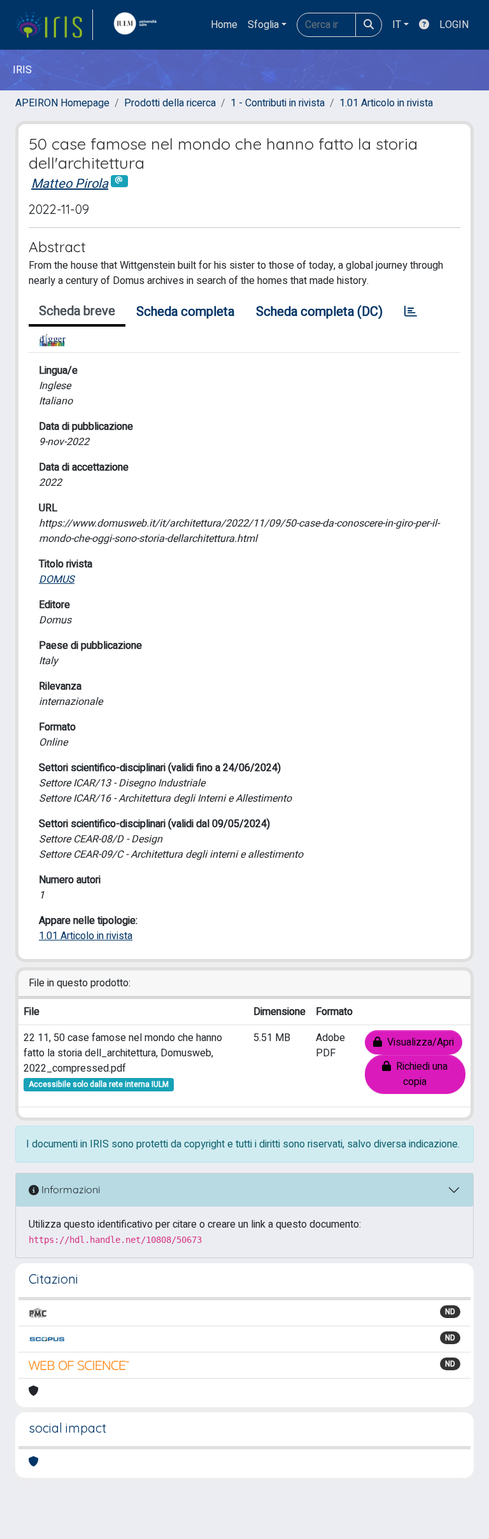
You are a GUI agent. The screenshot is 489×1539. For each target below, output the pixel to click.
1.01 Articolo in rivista (386, 103)
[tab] (410, 312)
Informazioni (69, 1189)
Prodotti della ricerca (170, 103)
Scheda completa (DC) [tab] (319, 311)
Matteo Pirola (69, 183)
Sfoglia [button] (263, 24)
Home (224, 24)
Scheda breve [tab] (77, 311)
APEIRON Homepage (62, 103)
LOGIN (454, 24)
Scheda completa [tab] (185, 311)
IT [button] (396, 24)
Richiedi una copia (419, 1074)
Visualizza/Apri (418, 1042)
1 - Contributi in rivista (277, 103)
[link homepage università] (138, 25)
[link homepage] (54, 25)
